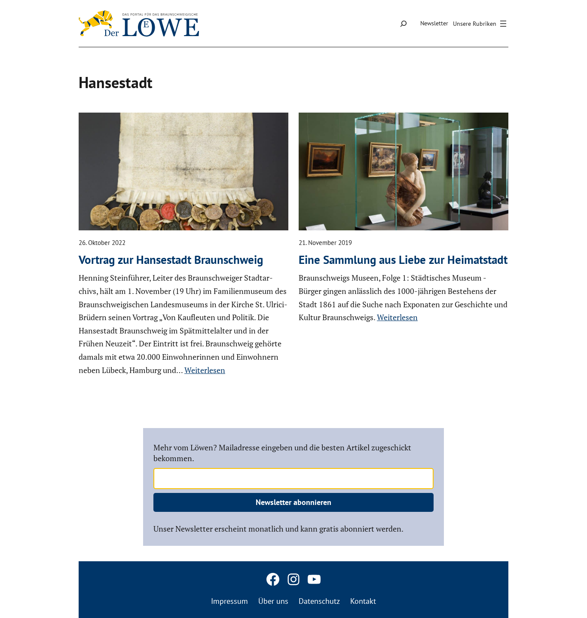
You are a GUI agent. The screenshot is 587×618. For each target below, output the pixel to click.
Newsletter (434, 23)
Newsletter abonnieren (293, 502)
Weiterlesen (204, 370)
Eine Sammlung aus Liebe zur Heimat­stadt (403, 259)
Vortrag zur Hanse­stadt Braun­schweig (171, 259)
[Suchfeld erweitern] (403, 23)
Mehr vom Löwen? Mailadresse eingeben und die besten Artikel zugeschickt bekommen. (282, 452)
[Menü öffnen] (481, 23)
